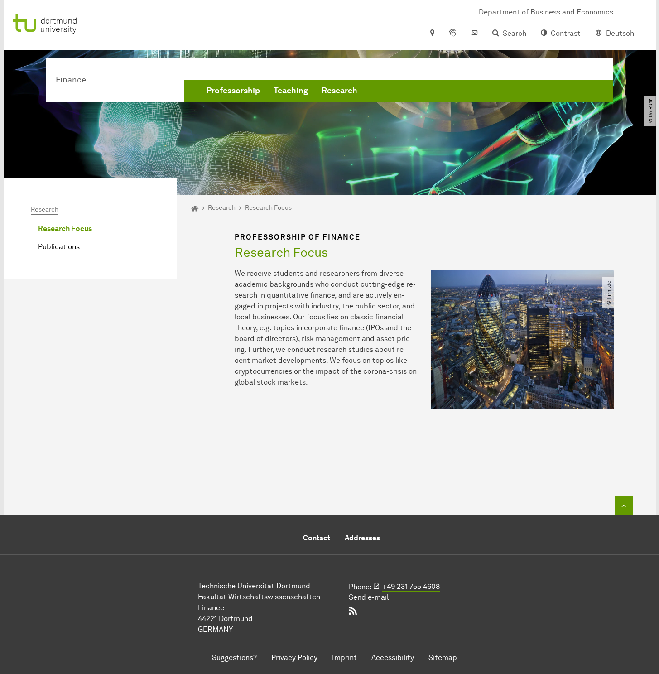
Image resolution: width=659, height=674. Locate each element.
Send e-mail (369, 597)
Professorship (233, 91)
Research (339, 91)
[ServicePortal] (452, 33)
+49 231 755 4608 (411, 586)
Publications (59, 246)
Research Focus (65, 228)
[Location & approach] (432, 33)
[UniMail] (474, 33)
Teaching (291, 91)
